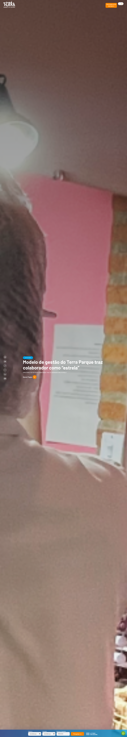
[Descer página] (34, 377)
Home (24, 372)
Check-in (30, 731)
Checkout (44, 731)
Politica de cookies (24, 32)
